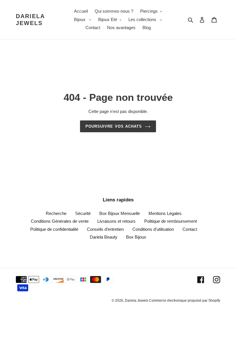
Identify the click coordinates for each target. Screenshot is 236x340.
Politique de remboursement (170, 221)
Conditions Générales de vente (60, 221)
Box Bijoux (136, 237)
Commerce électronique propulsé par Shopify (184, 301)
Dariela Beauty (103, 237)
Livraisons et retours (116, 221)
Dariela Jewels (30, 19)
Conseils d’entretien (105, 229)
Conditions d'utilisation (153, 229)
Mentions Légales (165, 213)
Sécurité (83, 213)
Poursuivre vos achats (113, 126)
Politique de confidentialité (54, 229)
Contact (189, 229)
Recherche (56, 213)
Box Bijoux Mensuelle (119, 213)
